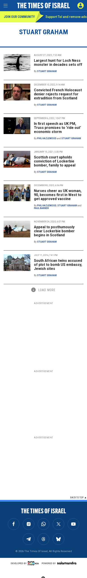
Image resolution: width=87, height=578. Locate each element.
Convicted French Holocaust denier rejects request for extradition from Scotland (58, 94)
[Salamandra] (66, 563)
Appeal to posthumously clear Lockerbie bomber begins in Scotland (54, 231)
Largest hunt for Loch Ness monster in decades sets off (58, 62)
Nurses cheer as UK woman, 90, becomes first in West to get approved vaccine (57, 195)
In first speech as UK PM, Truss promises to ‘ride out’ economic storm (57, 128)
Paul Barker (41, 208)
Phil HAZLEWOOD (46, 138)
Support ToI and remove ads (66, 17)
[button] (80, 5)
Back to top (76, 497)
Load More (47, 290)
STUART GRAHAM (47, 71)
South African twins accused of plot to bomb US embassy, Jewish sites (58, 264)
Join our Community (19, 17)
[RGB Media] (34, 563)
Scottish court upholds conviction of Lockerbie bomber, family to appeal (54, 161)
